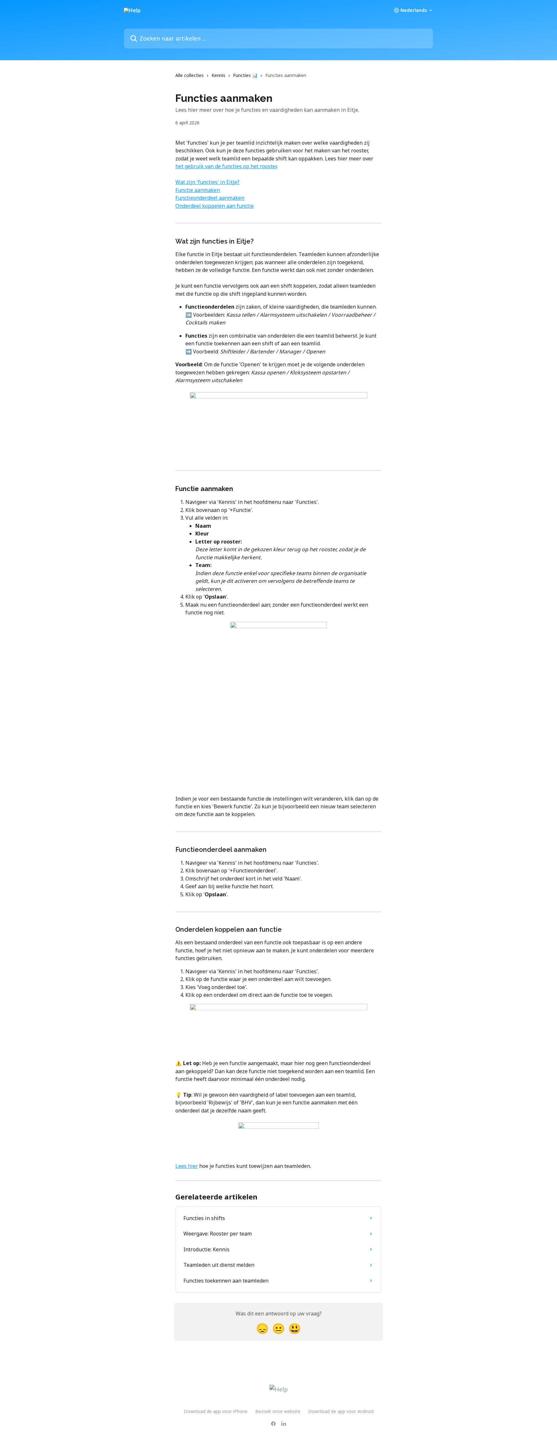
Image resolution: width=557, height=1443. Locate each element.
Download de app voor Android (341, 1411)
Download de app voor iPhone (216, 1411)
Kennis (218, 75)
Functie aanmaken (197, 190)
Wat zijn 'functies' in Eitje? (207, 182)
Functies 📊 (245, 75)
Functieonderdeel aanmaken (209, 197)
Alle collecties (189, 75)
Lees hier (186, 1165)
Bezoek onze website (277, 1411)
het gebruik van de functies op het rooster (226, 166)
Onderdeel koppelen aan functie (214, 205)
